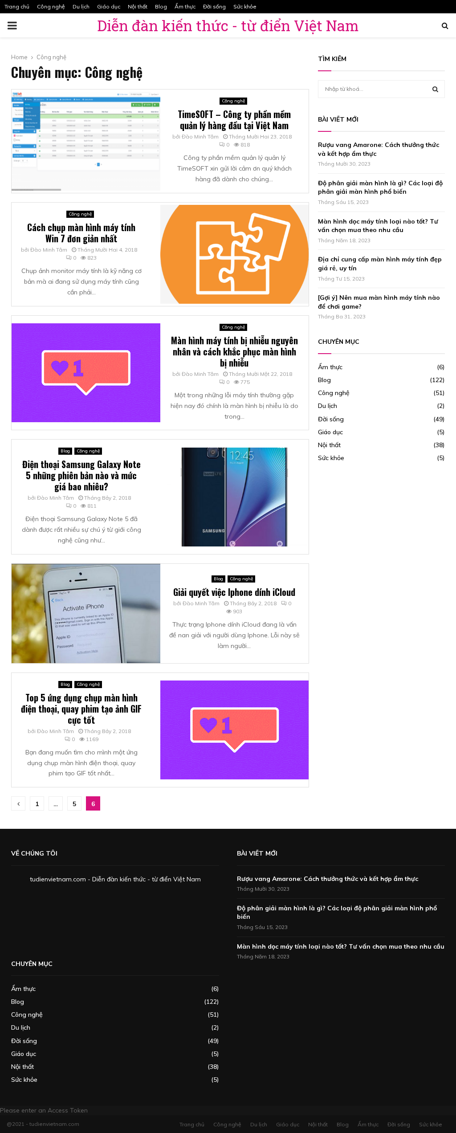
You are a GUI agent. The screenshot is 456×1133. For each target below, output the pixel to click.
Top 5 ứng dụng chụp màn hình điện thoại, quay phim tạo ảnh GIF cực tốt (81, 708)
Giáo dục (108, 6)
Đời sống (214, 6)
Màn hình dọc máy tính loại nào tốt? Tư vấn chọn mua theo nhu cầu (378, 225)
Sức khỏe (244, 6)
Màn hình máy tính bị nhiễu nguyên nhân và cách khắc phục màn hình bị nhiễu (234, 351)
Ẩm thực (185, 6)
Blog (161, 6)
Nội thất (137, 6)
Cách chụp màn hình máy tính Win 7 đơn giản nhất (81, 232)
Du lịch (81, 6)
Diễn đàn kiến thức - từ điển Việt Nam (228, 25)
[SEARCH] (435, 89)
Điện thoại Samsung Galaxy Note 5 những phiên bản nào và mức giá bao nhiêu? (81, 475)
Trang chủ (16, 6)
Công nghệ (51, 6)
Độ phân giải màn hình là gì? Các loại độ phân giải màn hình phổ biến (380, 187)
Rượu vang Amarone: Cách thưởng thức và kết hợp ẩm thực (327, 879)
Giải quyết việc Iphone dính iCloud (234, 592)
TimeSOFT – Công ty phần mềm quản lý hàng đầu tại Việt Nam (234, 119)
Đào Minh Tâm (200, 136)
